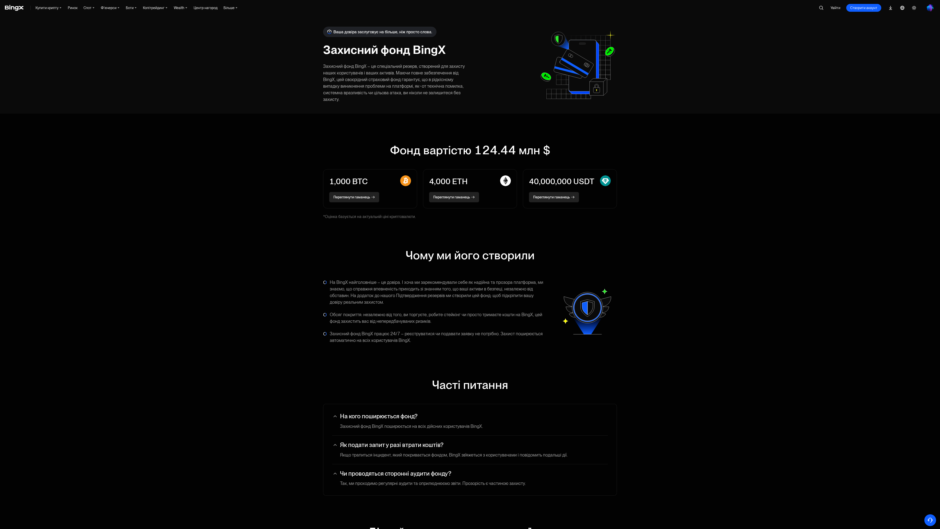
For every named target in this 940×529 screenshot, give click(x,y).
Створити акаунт (863, 8)
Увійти (835, 8)
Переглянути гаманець (351, 197)
